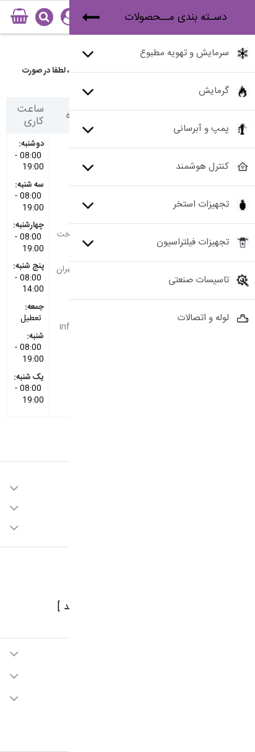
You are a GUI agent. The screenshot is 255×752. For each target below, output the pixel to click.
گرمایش (214, 91)
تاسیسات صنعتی (198, 280)
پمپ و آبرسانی (201, 129)
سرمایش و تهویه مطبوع (184, 53)
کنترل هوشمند (202, 166)
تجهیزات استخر (201, 204)
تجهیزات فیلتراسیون (193, 242)
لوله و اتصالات (203, 318)
